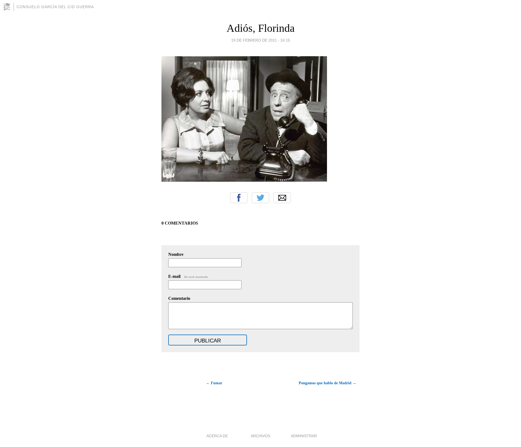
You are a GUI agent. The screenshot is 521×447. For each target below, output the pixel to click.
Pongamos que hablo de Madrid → (327, 383)
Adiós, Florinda (261, 28)
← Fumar (214, 383)
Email (282, 197)
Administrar (304, 436)
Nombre (175, 254)
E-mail (188, 276)
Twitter (260, 197)
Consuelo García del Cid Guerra (55, 7)
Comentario (179, 298)
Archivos (260, 436)
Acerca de (217, 436)
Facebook (238, 197)
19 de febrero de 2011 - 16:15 (260, 40)
